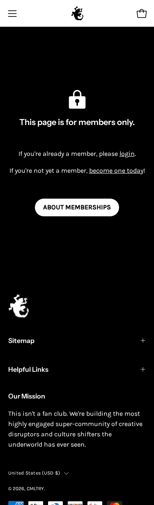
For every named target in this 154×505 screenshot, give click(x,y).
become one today (116, 170)
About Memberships (77, 207)
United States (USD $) (34, 473)
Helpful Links (28, 369)
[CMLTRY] (77, 13)
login (127, 154)
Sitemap (21, 340)
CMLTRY (35, 488)
